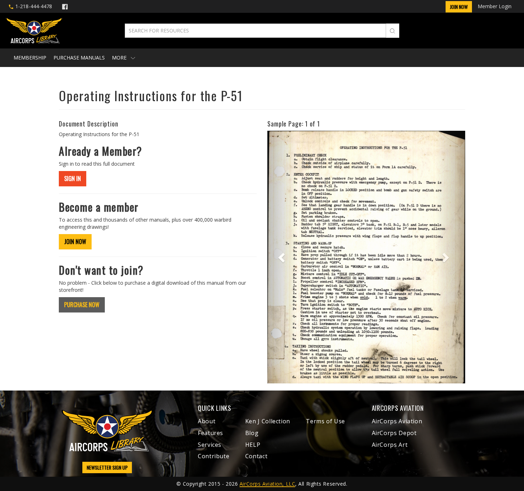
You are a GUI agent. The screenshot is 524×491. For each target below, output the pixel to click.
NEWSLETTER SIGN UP (107, 467)
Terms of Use (325, 421)
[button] (282, 257)
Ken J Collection (267, 421)
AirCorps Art (390, 445)
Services (209, 445)
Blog (252, 433)
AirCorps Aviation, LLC (267, 483)
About (206, 421)
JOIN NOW (75, 241)
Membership (30, 57)
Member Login (495, 6)
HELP (253, 445)
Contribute (213, 456)
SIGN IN (72, 178)
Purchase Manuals (79, 57)
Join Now (459, 6)
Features (210, 433)
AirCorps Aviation (397, 421)
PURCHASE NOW (81, 304)
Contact (256, 456)
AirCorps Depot (394, 433)
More (120, 57)
